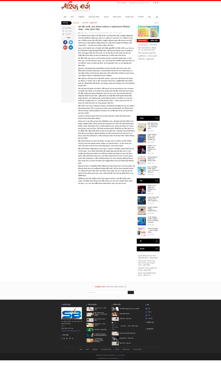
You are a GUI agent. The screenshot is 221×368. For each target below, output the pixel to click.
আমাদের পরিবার (137, 349)
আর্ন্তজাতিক (81, 17)
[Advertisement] (128, 9)
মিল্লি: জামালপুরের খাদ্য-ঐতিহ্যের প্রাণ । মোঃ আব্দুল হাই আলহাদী (147, 49)
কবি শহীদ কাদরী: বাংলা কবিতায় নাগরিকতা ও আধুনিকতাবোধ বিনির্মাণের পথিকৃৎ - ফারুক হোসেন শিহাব (104, 28)
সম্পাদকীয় (141, 17)
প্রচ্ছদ (64, 17)
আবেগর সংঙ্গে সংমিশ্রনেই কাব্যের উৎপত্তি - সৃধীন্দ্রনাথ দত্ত (147, 274)
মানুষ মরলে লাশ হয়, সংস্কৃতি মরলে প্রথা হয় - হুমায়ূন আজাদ (147, 269)
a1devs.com (120, 358)
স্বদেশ (72, 17)
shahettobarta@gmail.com (70, 331)
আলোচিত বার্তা (129, 17)
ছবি (140, 241)
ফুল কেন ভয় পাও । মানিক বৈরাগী (147, 45)
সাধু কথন (142, 249)
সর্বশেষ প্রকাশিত (142, 41)
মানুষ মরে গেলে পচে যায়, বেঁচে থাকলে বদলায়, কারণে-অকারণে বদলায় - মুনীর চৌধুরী (146, 263)
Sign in (119, 2)
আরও (149, 17)
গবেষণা (141, 118)
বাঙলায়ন (106, 17)
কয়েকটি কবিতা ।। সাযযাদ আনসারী (147, 56)
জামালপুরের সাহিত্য (94, 17)
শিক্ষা (141, 181)
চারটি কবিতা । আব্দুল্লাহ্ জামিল (89, 23)
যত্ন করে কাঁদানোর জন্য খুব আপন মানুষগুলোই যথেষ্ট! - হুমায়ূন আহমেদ (148, 257)
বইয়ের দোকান (117, 17)
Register (124, 2)
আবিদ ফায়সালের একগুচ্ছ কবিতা (147, 53)
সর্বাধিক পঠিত (153, 41)
